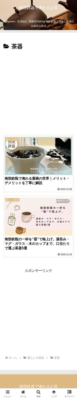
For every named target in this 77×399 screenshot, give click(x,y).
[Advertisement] (38, 92)
